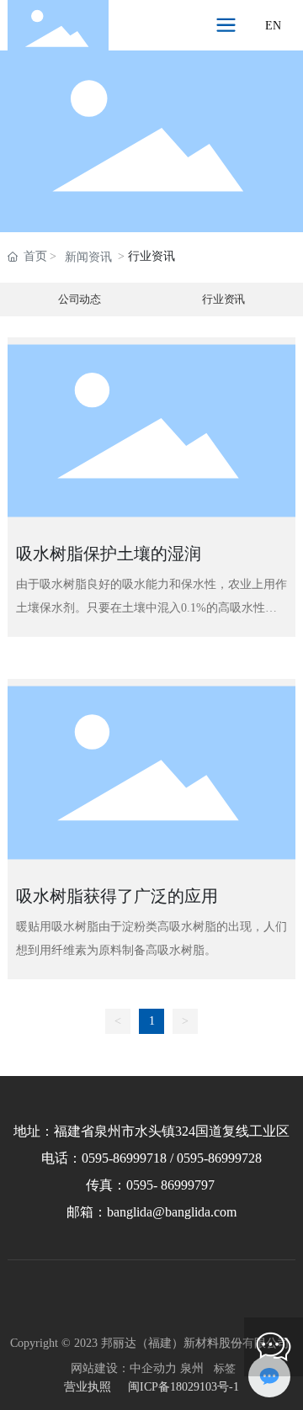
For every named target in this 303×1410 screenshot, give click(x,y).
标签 (225, 1368)
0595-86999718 (124, 1158)
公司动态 (79, 299)
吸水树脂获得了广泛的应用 (117, 896)
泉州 (192, 1368)
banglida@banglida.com (172, 1212)
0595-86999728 (219, 1158)
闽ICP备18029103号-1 (183, 1387)
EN (273, 25)
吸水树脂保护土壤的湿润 (108, 553)
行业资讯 (223, 299)
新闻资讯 (88, 257)
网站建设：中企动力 (124, 1368)
